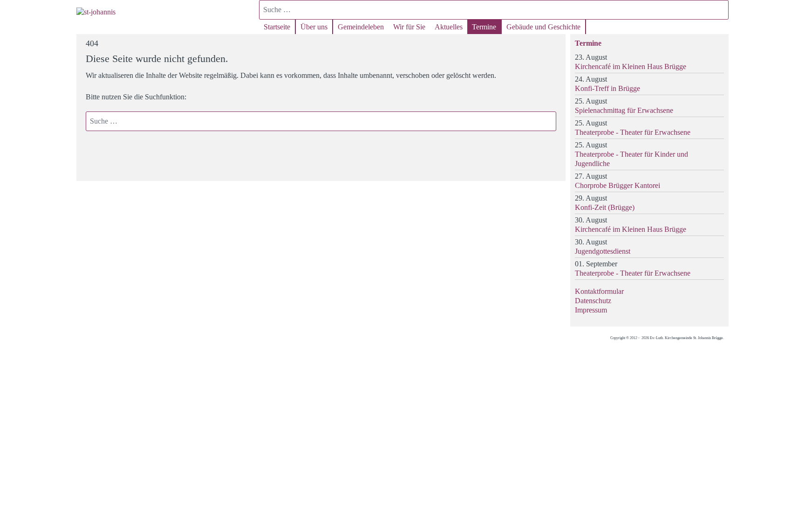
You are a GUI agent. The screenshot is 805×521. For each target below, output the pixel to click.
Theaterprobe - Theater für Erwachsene (632, 132)
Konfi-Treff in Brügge (607, 88)
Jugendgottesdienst (602, 251)
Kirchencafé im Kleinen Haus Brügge (630, 66)
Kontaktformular (599, 291)
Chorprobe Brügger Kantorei (617, 185)
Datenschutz (593, 301)
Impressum (591, 310)
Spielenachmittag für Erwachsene (624, 110)
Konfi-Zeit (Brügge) (604, 207)
